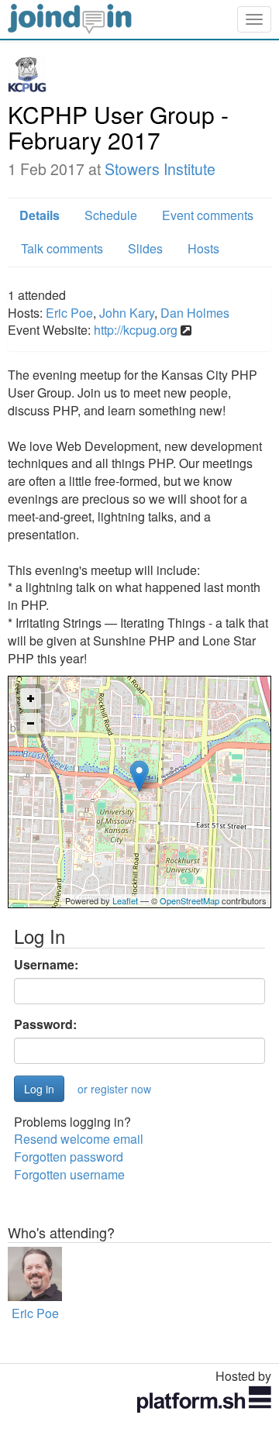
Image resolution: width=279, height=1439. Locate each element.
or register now (114, 1088)
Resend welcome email (78, 1139)
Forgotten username (69, 1174)
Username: (46, 964)
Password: (45, 1024)
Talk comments (62, 248)
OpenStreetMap (189, 900)
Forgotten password (68, 1156)
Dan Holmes (194, 313)
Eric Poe (69, 313)
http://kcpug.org (135, 330)
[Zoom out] (30, 723)
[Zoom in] (30, 698)
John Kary (126, 313)
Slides (145, 248)
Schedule (110, 215)
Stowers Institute (160, 169)
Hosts (203, 248)
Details (39, 215)
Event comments (207, 215)
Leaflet (125, 900)
